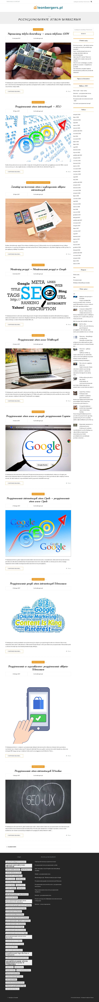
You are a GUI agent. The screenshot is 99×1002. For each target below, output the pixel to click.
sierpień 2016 (76, 258)
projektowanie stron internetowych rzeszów (17, 957)
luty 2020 (75, 179)
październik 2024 (77, 130)
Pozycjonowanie (38, 102)
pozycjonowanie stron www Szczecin (16, 937)
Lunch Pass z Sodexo (85, 391)
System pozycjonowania (12, 973)
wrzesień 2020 (77, 168)
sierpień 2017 (76, 225)
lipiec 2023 (76, 141)
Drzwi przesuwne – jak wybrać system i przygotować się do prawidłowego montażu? (83, 47)
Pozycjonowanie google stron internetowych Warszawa (38, 583)
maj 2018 (75, 201)
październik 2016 (77, 252)
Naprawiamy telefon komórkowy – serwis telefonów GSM (38, 33)
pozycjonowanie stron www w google (14, 943)
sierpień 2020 (76, 171)
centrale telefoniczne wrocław (13, 872)
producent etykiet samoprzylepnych (14, 950)
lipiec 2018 (76, 196)
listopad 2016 (76, 250)
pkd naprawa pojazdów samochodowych (17, 894)
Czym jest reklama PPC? (86, 309)
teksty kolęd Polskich (11, 979)
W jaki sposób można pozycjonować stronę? (45, 861)
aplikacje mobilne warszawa (13, 869)
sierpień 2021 (76, 158)
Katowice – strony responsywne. (43, 904)
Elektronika (38, 29)
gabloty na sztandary (10, 878)
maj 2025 (75, 122)
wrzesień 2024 (77, 133)
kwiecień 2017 (76, 236)
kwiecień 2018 (77, 204)
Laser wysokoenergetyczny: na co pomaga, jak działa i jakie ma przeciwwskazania (82, 53)
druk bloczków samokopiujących (14, 875)
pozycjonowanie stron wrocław (15, 930)
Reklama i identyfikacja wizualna (38, 182)
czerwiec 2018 (77, 198)
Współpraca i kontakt (13, 1)
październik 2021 (77, 155)
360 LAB (83, 321)
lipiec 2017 (76, 228)
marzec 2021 (76, 166)
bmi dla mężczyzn (26, 869)
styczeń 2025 (76, 128)
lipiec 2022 (76, 144)
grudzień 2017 (77, 214)
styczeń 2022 (76, 152)
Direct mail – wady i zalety (80, 90)
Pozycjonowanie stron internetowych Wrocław (38, 771)
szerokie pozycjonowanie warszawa (14, 976)
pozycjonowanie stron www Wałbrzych (14, 940)
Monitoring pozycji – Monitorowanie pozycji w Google (38, 269)
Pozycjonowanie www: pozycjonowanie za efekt (46, 865)
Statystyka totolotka (10, 970)
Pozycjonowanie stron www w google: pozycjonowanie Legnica (38, 416)
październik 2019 (77, 182)
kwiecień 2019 (77, 187)
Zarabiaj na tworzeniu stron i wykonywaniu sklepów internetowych (38, 188)
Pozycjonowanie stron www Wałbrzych (38, 339)
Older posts (12, 847)
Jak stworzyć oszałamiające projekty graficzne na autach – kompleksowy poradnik (82, 64)
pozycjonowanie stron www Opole (16, 933)
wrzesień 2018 (77, 190)
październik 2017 (77, 220)
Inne (74, 277)
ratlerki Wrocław (9, 967)
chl (74, 294)
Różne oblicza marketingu (80, 96)
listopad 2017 (76, 217)
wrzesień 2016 (77, 255)
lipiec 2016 (76, 261)
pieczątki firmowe (9, 891)
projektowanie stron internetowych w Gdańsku (17, 962)
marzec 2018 (76, 206)
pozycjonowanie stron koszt (15, 924)
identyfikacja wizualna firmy (13, 882)
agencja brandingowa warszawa (15, 862)
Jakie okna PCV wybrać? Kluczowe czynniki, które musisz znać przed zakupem (82, 59)
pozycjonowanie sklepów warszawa (18, 921)
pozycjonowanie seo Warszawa (13, 911)
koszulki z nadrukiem (10, 888)
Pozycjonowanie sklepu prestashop (14, 914)
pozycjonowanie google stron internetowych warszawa (16, 901)
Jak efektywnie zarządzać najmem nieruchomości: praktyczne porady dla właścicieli (83, 70)
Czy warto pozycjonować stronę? (82, 103)
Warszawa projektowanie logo (15, 986)
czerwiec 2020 (77, 174)
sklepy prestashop (19, 967)
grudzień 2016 (77, 247)
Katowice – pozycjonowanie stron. (82, 93)
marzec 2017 (76, 239)
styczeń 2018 (76, 212)
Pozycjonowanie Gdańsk (11, 897)
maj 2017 (75, 233)
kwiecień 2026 (77, 120)
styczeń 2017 (76, 244)
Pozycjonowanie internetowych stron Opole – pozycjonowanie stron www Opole (38, 500)
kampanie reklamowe (20, 885)
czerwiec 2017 (77, 231)
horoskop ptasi (21, 879)
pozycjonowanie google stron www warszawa (18, 905)
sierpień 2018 (76, 193)
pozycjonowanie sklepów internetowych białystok (17, 917)
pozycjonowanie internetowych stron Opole (16, 908)
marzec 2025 (76, 125)
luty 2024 (75, 136)
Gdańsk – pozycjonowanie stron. (42, 874)
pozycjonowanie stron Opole (14, 927)
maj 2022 (75, 147)
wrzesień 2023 (77, 139)
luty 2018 (75, 209)
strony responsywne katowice (23, 970)
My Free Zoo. (83, 324)
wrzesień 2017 (77, 223)
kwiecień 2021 (76, 163)
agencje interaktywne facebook (15, 866)
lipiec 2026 (76, 117)
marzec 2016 (76, 263)
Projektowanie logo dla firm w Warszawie (17, 954)
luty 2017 (75, 242)
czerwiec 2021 (77, 160)
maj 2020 (75, 177)
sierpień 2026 (76, 114)
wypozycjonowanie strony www (12, 988)
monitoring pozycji (21, 888)
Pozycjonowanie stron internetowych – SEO (38, 106)
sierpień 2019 (76, 185)
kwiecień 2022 (77, 149)
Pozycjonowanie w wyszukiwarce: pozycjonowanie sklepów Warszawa (38, 668)
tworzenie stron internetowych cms (15, 982)
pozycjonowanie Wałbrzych (11, 947)
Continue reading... (14, 91)
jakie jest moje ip (10, 885)
